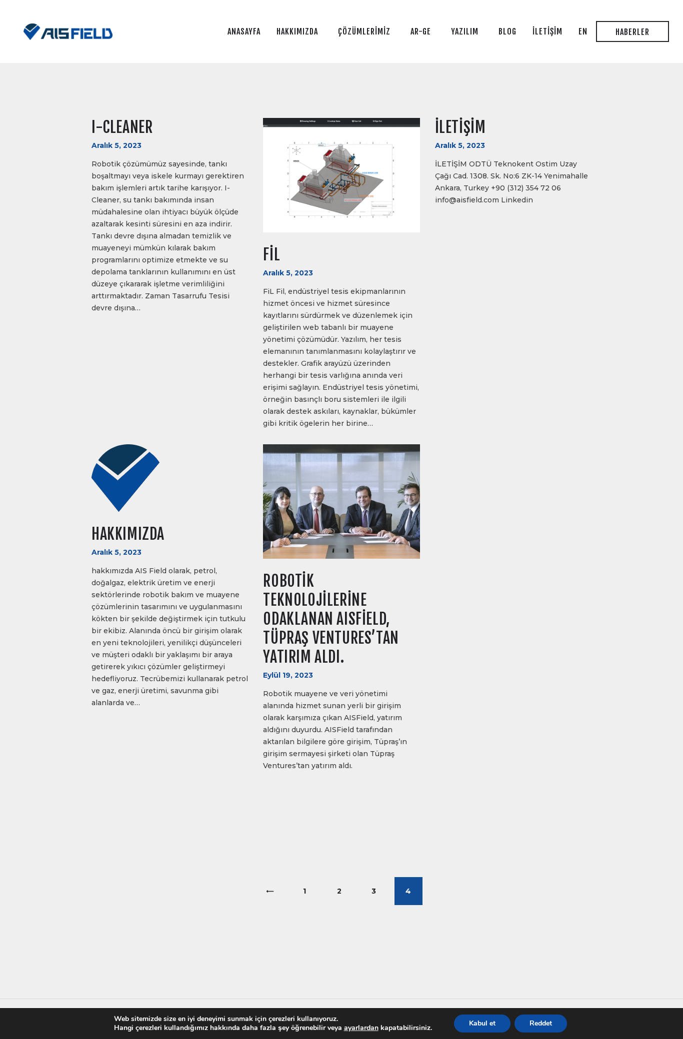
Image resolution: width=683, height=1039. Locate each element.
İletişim (460, 127)
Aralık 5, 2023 (117, 145)
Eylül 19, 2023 (288, 675)
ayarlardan (361, 1028)
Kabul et (482, 1023)
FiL (271, 254)
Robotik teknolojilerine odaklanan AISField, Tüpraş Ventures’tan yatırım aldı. (330, 619)
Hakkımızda (128, 534)
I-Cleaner (122, 127)
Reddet (541, 1023)
